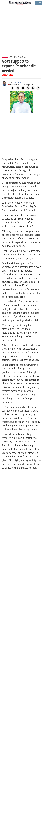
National (13, 57)
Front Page (22, 57)
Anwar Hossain (18, 82)
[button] (3, 3)
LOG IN (38, 2)
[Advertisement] (21, 34)
